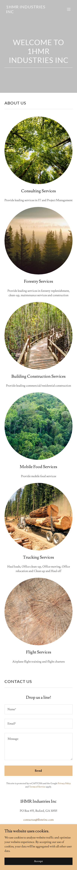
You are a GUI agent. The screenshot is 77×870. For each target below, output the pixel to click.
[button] (69, 9)
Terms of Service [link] (37, 786)
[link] (28, 12)
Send (38, 771)
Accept (38, 861)
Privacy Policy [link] (64, 783)
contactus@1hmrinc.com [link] (38, 820)
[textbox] (38, 709)
